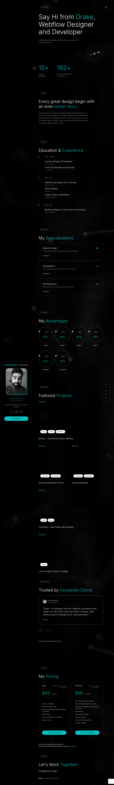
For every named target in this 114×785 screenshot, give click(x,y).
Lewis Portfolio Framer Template (53, 571)
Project (45, 619)
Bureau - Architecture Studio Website (56, 438)
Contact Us (73, 746)
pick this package (54, 733)
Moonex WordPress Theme (51, 483)
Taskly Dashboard (80, 483)
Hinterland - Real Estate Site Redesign (56, 527)
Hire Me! (18, 418)
